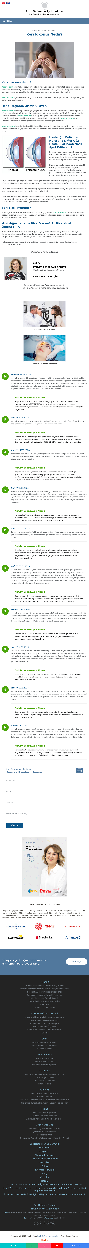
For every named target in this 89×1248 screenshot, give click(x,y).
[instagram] (44, 1245)
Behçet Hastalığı (44, 1049)
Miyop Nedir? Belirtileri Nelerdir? (44, 1020)
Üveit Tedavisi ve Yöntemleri (44, 1045)
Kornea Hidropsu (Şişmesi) (44, 1026)
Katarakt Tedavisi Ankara (44, 1007)
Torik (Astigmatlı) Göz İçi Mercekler (44, 998)
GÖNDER (14, 825)
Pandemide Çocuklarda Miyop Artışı (44, 1128)
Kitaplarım (44, 1151)
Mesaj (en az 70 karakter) (16, 814)
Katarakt (44, 982)
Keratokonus (45, 1054)
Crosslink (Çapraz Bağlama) (44, 1065)
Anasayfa (35, 30)
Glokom (44, 1090)
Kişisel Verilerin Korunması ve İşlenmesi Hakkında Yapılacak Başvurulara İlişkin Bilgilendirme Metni (44, 1189)
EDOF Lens (44, 1004)
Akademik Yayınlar (45, 1155)
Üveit (44, 1039)
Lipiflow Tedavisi (44, 1084)
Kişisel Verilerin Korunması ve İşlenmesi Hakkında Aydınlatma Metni (44, 1184)
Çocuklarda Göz (44, 1125)
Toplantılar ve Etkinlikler (44, 1158)
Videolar (44, 1177)
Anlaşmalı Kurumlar (44, 1170)
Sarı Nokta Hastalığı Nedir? (44, 1112)
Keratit (45, 1033)
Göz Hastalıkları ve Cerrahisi (44, 1144)
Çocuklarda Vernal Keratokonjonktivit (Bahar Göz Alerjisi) (44, 1138)
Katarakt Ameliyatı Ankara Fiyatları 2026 (44, 992)
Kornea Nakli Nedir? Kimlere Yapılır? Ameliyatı (44, 1017)
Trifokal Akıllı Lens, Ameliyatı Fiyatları (44, 1001)
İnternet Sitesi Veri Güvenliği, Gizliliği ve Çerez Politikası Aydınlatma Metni (44, 1194)
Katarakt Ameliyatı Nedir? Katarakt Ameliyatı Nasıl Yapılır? (44, 989)
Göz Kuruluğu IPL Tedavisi (44, 1080)
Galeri (44, 1166)
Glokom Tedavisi (44, 1096)
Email (8, 791)
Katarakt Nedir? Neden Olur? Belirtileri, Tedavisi (44, 985)
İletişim (45, 1181)
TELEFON (12, 1246)
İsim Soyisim (11, 780)
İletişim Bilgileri (76, 961)
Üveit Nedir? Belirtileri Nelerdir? (44, 1042)
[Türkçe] (3, 2)
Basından (44, 1162)
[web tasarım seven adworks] (44, 1240)
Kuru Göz (44, 1070)
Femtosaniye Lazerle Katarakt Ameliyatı (44, 995)
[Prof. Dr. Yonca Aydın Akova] (15, 268)
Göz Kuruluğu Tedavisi (44, 1077)
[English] (8, 2)
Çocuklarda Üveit (44, 1135)
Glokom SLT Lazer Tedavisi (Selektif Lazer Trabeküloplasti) (45, 1100)
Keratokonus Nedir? (49, 30)
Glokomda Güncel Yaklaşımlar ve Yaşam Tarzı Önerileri (44, 1103)
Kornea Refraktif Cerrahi (44, 1013)
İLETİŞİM (54, 276)
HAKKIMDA (40, 276)
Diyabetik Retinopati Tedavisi (44, 1116)
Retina (44, 1109)
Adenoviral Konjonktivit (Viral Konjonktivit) (44, 1119)
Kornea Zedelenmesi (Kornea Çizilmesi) (44, 1029)
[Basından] (44, 867)
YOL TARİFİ (76, 1246)
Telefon (9, 802)
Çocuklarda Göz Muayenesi (44, 1131)
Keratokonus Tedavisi (44, 1061)
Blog (44, 1173)
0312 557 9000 (37, 1218)
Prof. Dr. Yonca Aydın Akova (45, 1209)
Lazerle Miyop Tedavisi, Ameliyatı (44, 1023)
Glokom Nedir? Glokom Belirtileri (44, 1093)
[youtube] (57, 1245)
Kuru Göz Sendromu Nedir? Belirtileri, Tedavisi (44, 1074)
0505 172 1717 (59, 1218)
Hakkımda (44, 1147)
